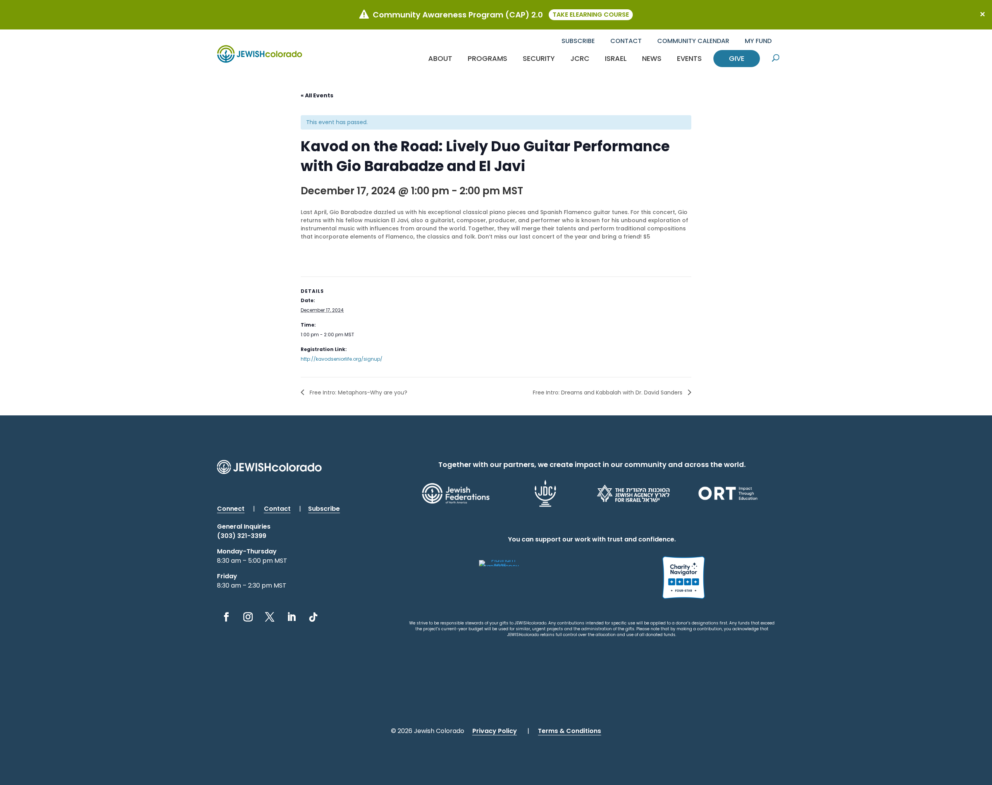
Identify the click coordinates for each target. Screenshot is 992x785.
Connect (231, 508)
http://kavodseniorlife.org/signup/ (341, 359)
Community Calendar (693, 40)
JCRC (579, 58)
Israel (616, 58)
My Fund (758, 40)
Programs (487, 58)
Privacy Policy (494, 730)
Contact (626, 40)
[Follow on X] (269, 617)
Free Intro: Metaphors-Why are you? (357, 392)
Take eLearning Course (591, 14)
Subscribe (578, 40)
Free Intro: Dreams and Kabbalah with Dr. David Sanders (608, 392)
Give (736, 58)
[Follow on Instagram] (248, 617)
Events (689, 58)
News (651, 58)
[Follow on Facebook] (226, 617)
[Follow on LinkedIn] (291, 617)
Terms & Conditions (569, 730)
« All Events (317, 95)
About (440, 58)
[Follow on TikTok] (313, 617)
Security (539, 58)
